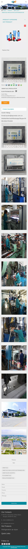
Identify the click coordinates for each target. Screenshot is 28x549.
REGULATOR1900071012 (8, 478)
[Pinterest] (9, 544)
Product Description (8, 109)
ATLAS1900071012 (6, 475)
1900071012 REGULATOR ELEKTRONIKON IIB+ (13, 470)
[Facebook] (2, 544)
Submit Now (14, 503)
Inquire (5, 102)
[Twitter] (7, 544)
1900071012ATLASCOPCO (8, 473)
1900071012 (5, 467)
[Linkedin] (5, 544)
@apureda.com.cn (10, 523)
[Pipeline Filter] (14, 36)
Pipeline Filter (5, 50)
